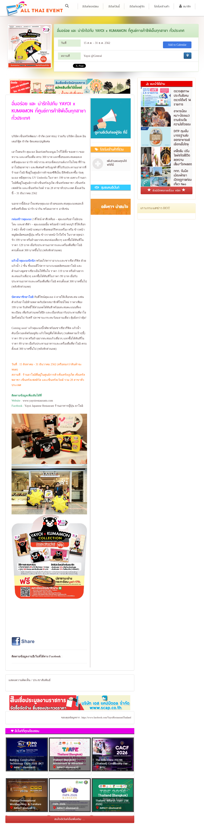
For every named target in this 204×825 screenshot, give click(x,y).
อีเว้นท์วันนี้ (114, 6)
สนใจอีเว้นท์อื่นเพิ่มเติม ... (69, 819)
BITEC (102, 767)
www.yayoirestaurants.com (38, 400)
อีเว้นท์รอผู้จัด (136, 6)
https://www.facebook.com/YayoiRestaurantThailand (106, 717)
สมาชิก (186, 6)
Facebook (55, 656)
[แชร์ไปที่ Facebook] (23, 641)
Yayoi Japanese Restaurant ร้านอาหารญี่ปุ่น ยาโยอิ (54, 405)
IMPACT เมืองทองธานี (24, 767)
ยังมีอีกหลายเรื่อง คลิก (166, 190)
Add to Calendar (177, 44)
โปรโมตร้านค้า (161, 6)
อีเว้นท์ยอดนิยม (90, 6)
